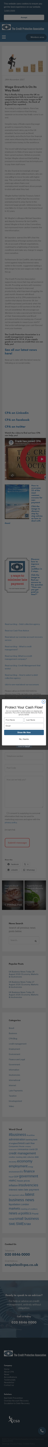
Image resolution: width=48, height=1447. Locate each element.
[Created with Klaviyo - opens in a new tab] (24, 746)
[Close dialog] (43, 701)
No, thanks (24, 739)
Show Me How (24, 732)
